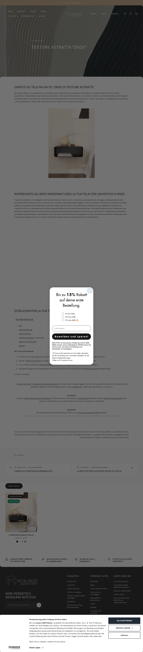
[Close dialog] (90, 290)
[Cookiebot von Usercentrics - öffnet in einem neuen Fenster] (14, 647)
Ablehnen (124, 635)
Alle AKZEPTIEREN (124, 621)
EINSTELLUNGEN (123, 628)
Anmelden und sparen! (71, 336)
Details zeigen (34, 648)
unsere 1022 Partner (44, 623)
